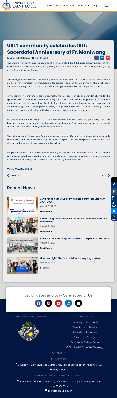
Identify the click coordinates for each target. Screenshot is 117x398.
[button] (106, 5)
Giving (94, 5)
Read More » (46, 211)
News (49, 5)
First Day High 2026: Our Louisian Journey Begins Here (70, 258)
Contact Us (81, 5)
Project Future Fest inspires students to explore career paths (75, 238)
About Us (67, 5)
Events (58, 5)
